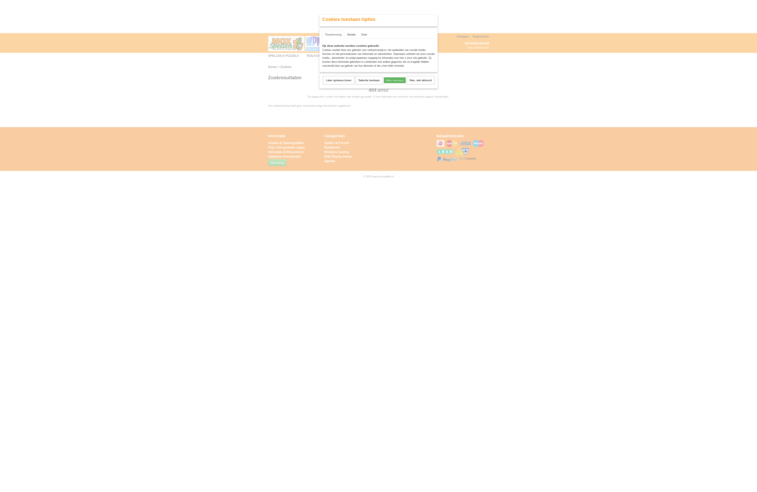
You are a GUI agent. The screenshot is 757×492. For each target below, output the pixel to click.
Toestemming (333, 34)
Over (364, 34)
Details (351, 34)
